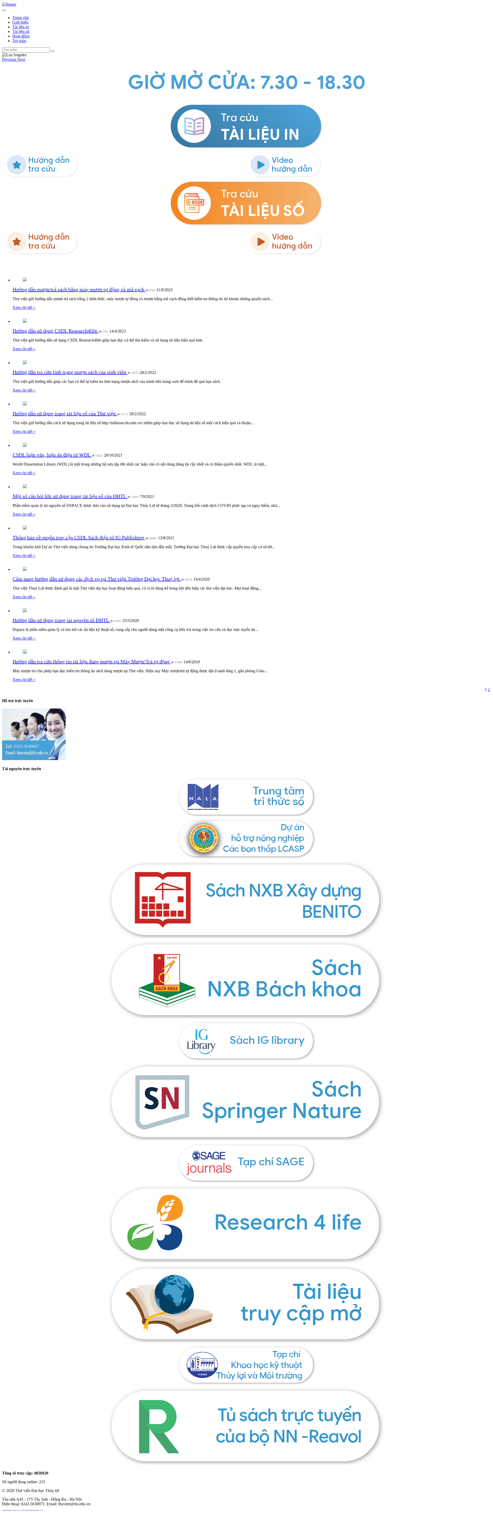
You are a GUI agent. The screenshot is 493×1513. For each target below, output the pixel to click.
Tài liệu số (20, 31)
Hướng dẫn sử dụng (19, 265)
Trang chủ (20, 17)
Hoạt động (21, 36)
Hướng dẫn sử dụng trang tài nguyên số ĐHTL (61, 620)
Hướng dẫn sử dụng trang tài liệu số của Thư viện (65, 413)
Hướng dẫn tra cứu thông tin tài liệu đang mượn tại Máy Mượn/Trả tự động (92, 661)
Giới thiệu (20, 22)
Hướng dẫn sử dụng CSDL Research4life (56, 331)
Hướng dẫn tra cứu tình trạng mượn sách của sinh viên (70, 372)
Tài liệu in (20, 27)
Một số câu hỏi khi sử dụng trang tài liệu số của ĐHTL (70, 496)
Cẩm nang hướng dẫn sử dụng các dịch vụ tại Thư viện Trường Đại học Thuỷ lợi (97, 579)
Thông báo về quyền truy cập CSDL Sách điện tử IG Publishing (79, 537)
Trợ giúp (19, 41)
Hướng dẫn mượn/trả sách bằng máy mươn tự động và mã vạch (79, 289)
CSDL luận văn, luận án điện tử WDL (52, 455)
